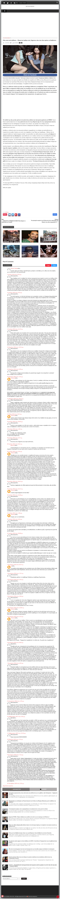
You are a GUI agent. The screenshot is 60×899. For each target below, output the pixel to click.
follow (16, 2)
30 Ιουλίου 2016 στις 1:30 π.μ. (14, 429)
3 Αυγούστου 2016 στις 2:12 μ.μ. (15, 616)
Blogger (48, 265)
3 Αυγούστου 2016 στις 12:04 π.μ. (15, 607)
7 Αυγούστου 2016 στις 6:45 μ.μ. (15, 663)
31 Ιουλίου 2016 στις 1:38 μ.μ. (14, 513)
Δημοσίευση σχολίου (8, 785)
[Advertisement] (30, 24)
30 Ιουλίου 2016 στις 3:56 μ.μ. (14, 451)
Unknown (13, 378)
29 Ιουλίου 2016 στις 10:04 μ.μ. (15, 421)
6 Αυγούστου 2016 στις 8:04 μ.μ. (15, 642)
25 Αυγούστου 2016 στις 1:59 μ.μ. (15, 701)
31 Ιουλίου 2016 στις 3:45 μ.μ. (14, 519)
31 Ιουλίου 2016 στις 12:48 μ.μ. (15, 495)
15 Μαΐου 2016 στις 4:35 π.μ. (14, 414)
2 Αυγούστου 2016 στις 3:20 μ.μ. (15, 596)
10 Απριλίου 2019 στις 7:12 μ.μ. (15, 739)
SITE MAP (25, 896)
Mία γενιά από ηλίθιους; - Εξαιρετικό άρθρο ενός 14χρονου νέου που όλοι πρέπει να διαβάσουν (29, 40)
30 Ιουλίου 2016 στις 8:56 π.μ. (14, 444)
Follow (55, 214)
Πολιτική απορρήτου (32, 896)
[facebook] (11, 2)
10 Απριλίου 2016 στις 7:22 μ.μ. (15, 376)
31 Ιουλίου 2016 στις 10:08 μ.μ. (15, 533)
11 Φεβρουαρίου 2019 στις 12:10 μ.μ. (16, 733)
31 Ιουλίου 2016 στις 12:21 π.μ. (15, 489)
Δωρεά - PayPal (23, 2)
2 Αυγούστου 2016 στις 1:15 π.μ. (15, 573)
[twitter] (7, 2)
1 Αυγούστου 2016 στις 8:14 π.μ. (15, 564)
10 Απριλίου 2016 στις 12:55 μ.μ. (15, 347)
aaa (11, 566)
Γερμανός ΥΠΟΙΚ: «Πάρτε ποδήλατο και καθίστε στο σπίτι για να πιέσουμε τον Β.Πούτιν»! (29, 817)
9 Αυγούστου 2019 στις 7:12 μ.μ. (15, 754)
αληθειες (6, 212)
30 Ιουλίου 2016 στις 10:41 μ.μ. (15, 481)
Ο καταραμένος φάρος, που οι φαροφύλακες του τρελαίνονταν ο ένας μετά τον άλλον (28, 809)
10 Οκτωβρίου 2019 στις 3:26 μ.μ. (15, 783)
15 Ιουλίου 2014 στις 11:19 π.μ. (15, 329)
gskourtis (13, 445)
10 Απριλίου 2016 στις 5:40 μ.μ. (15, 369)
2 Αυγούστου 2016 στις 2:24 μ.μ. (15, 579)
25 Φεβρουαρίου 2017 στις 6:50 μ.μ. (16, 716)
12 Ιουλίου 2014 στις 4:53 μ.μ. (14, 292)
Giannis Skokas (14, 268)
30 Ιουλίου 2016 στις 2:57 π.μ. (14, 437)
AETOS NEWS (30, 6)
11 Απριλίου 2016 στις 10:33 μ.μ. (15, 398)
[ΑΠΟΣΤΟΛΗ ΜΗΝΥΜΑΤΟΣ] (4, 2)
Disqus (54, 265)
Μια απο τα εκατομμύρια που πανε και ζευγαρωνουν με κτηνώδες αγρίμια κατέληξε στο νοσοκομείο (31, 849)
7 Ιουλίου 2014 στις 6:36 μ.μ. (14, 274)
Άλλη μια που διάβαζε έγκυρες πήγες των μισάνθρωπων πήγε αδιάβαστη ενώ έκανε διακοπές (30, 833)
